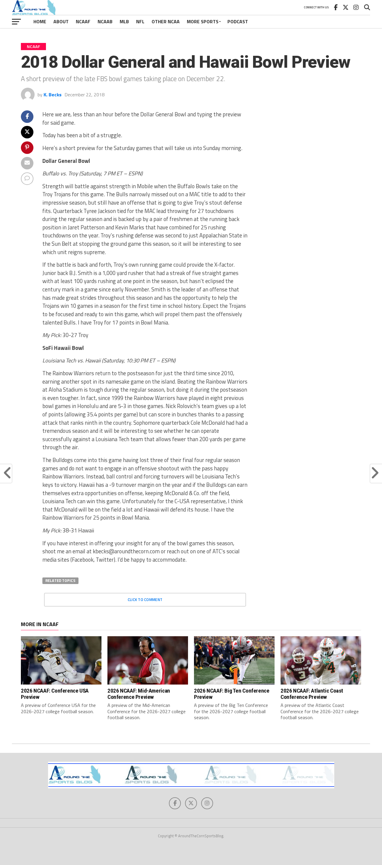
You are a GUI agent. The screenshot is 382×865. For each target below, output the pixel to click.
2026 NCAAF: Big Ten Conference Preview (231, 693)
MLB (124, 21)
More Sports (202, 21)
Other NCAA (166, 21)
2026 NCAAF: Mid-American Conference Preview (138, 693)
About (61, 21)
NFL (140, 21)
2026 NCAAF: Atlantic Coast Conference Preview (312, 693)
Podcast (237, 21)
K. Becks (52, 94)
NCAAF (83, 21)
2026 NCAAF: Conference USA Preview (55, 693)
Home (39, 21)
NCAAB (105, 21)
